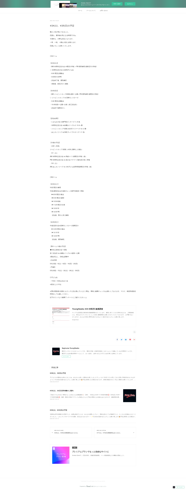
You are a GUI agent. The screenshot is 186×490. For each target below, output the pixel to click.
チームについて (91, 10)
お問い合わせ (104, 10)
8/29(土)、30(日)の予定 (58, 373)
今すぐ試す (117, 4)
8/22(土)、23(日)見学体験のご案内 (61, 390)
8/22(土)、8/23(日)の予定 (58, 410)
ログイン (130, 4)
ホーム (80, 10)
